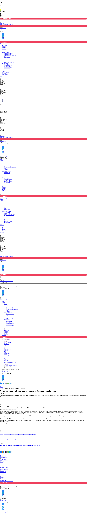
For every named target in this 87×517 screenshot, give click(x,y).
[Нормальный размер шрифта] (1, 2)
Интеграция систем (5, 72)
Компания (2, 43)
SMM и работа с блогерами (9, 62)
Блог (1, 76)
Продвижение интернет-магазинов (10, 55)
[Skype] (9, 383)
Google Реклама (3, 472)
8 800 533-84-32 (3, 23)
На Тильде (2, 462)
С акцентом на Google (4, 467)
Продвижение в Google (8, 54)
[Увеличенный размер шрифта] (1, 4)
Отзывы (3, 48)
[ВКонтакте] (2, 99)
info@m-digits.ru (3, 28)
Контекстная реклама (6, 58)
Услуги (1, 50)
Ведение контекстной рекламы (9, 60)
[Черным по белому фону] (0, 6)
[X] (5, 383)
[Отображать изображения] (1, 12)
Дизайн (3, 71)
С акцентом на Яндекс (4, 465)
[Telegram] (2, 100)
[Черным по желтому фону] (0, 9)
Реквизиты (4, 49)
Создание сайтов (5, 63)
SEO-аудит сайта (7, 57)
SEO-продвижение (5, 52)
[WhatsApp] (8, 383)
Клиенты (4, 47)
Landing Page (6, 64)
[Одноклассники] (2, 383)
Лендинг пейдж (3, 459)
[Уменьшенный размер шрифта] (0, 1)
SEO (5, 56)
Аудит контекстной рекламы (9, 61)
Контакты (2, 77)
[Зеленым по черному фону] (0, 10)
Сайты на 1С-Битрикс (8, 67)
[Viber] (6, 383)
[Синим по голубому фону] (0, 8)
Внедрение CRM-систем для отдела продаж (8, 161)
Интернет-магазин (7, 66)
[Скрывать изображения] (0, 13)
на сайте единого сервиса (30, 418)
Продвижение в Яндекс (8, 53)
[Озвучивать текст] (1, 15)
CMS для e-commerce (4, 460)
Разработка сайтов (5, 74)
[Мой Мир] (3, 383)
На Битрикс (2, 461)
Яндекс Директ (3, 471)
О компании (4, 45)
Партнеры (4, 46)
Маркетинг (4, 73)
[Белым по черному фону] (0, 7)
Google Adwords (7, 59)
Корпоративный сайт (8, 65)
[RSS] (0, 385)
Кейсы (1, 69)
